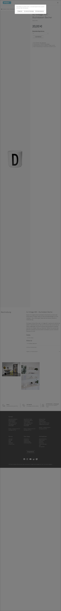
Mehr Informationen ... (25, 8)
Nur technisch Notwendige (29, 11)
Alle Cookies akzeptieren (39, 11)
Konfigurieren (20, 11)
